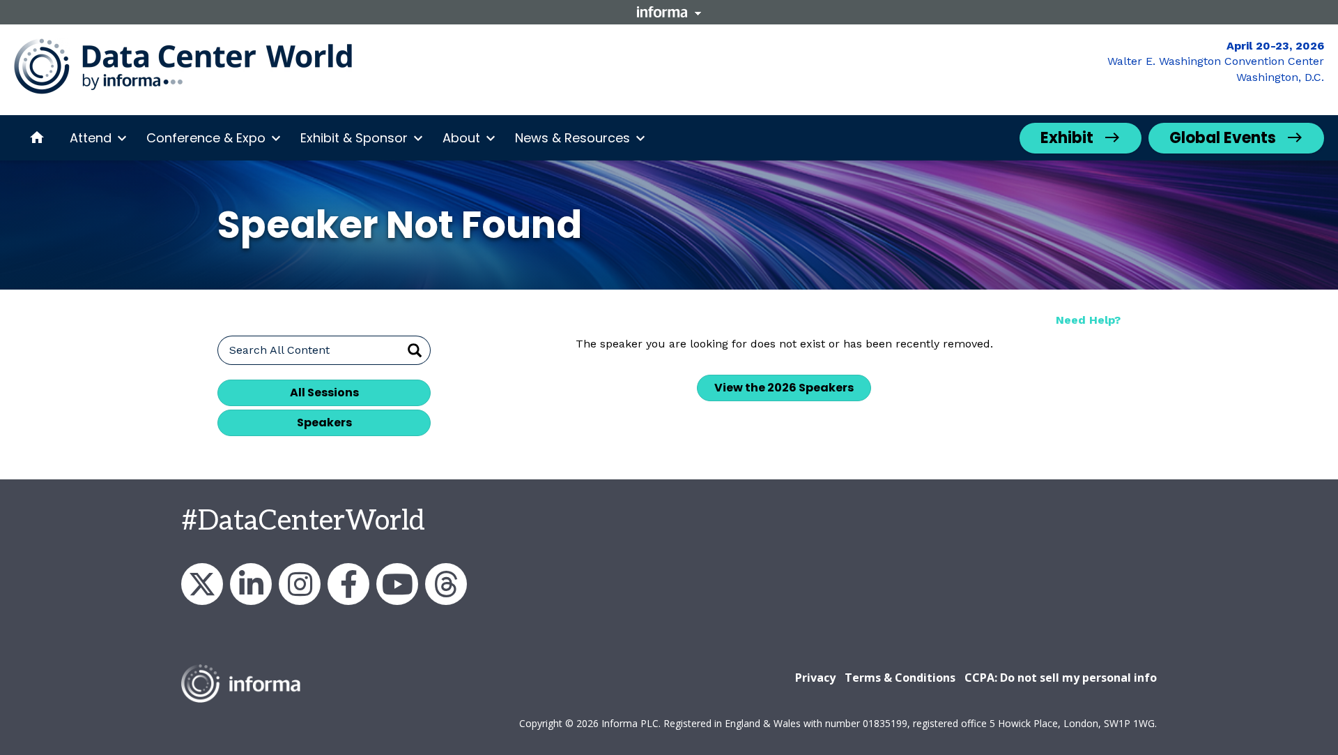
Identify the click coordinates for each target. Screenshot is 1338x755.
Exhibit (1066, 138)
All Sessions (324, 392)
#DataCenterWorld (303, 521)
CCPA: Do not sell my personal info (1060, 677)
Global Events (1222, 138)
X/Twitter (202, 584)
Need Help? (1088, 320)
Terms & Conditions (900, 677)
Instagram (300, 584)
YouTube (397, 584)
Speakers (324, 422)
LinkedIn (251, 584)
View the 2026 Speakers (784, 388)
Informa (669, 11)
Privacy (815, 677)
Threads (446, 584)
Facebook (348, 584)
